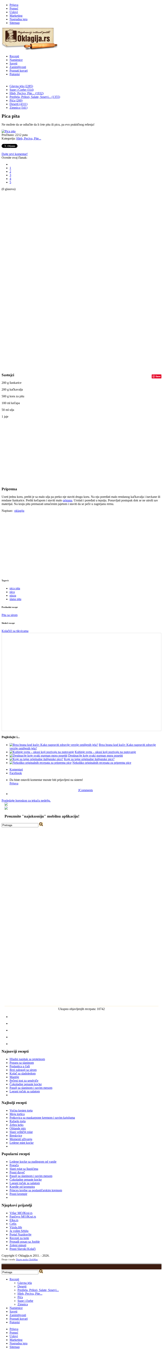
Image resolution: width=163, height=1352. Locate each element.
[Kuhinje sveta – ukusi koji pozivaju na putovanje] (42, 752)
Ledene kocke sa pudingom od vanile (33, 1161)
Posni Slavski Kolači (23, 1248)
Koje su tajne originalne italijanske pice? (89, 759)
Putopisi (15, 74)
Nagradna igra (18, 19)
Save (158, 376)
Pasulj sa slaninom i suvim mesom (31, 1087)
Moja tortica (17, 1114)
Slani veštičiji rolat (21, 1132)
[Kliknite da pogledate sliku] (9, 131)
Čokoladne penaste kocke (26, 1084)
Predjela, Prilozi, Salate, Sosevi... (38, 1290)
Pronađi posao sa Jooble (25, 1241)
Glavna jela (24, 1283)
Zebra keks (16, 1124)
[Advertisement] (17, 250)
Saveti (13, 63)
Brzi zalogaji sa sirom (23, 1070)
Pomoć (14, 8)
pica (12, 592)
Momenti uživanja (21, 1139)
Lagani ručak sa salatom (25, 1091)
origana (67, 500)
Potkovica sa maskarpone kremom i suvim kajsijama (42, 1117)
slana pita (15, 599)
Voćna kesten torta (21, 1110)
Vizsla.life (16, 1227)
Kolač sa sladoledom (23, 1073)
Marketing (16, 15)
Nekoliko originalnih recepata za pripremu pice (101, 762)
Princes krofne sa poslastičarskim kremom (36, 1190)
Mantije (14, 1077)
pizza (13, 595)
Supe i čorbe (25, 1300)
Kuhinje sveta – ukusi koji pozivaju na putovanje (105, 752)
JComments (85, 790)
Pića (20, 1297)
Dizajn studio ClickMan (27, 1259)
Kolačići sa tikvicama (15, 631)
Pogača (14, 1165)
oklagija (19, 510)
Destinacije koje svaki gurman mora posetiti (95, 755)
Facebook (16, 773)
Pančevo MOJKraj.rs (23, 1216)
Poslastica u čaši (20, 1066)
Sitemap (15, 22)
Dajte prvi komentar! (15, 154)
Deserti (21, 1286)
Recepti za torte (19, 1238)
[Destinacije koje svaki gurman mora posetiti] (38, 755)
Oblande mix (18, 1128)
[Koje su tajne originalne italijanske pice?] (36, 759)
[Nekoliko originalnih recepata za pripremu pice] (41, 762)
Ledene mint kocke (22, 1142)
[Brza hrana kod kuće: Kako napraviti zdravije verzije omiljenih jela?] (54, 744)
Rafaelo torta (18, 1121)
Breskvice (16, 1135)
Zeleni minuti (18, 1245)
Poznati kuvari (19, 70)
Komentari (16, 769)
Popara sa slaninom (22, 1062)
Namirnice (16, 60)
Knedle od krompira (22, 1186)
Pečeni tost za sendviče (24, 1080)
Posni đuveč (17, 1172)
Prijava (14, 5)
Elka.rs (14, 1220)
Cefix (13, 1223)
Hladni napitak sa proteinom (27, 1059)
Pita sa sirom (9, 615)
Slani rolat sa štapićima (24, 1168)
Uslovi (14, 12)
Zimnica (22, 1304)
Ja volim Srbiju (19, 1231)
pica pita (15, 588)
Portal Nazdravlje (20, 1234)
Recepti (14, 56)
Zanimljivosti (18, 67)
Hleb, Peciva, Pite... (28, 138)
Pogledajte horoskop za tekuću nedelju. (26, 800)
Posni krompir (18, 1194)
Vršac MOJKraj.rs (21, 1213)
